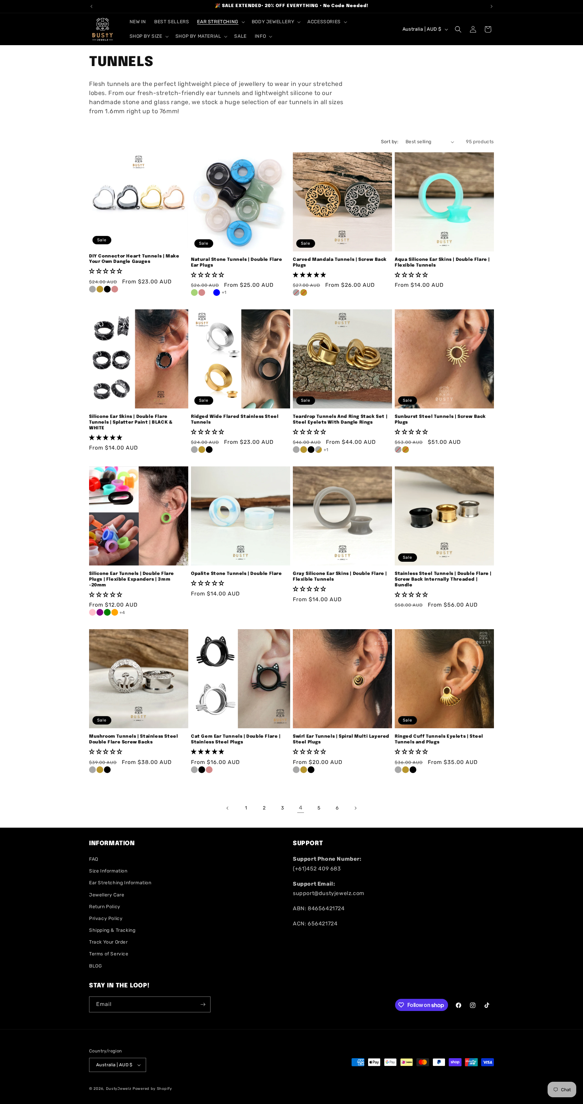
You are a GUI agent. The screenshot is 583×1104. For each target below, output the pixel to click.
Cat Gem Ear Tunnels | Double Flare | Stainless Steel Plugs (236, 739)
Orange (114, 612)
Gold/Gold (303, 449)
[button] (220, 22)
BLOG (95, 966)
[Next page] (355, 808)
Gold (99, 289)
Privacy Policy (105, 918)
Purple (99, 612)
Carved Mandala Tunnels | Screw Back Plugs (340, 262)
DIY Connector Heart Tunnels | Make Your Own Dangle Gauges (134, 259)
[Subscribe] (202, 1004)
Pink (92, 612)
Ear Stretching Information (120, 883)
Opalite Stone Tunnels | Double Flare (236, 574)
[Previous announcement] (91, 6)
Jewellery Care (106, 895)
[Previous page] (227, 808)
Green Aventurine (194, 292)
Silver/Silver (296, 449)
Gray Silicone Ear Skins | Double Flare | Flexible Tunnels (340, 577)
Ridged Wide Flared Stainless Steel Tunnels (234, 420)
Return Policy (104, 907)
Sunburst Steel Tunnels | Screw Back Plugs (440, 420)
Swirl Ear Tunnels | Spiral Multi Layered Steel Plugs (341, 739)
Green (107, 612)
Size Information (108, 871)
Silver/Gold (318, 449)
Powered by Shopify (152, 1088)
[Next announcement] (491, 6)
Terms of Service (109, 954)
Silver (92, 289)
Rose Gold (114, 289)
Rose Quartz (201, 292)
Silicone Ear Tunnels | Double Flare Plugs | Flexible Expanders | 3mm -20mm (131, 579)
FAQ (93, 859)
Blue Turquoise (216, 292)
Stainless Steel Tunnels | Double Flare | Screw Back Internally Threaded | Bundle (443, 579)
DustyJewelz (119, 1088)
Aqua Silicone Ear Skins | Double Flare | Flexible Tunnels (442, 262)
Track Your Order (108, 942)
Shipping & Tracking (112, 930)
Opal (209, 292)
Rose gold (209, 769)
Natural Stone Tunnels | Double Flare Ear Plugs (236, 262)
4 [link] (301, 807)
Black (107, 289)
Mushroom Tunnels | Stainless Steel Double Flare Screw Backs (133, 739)
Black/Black (311, 449)
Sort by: (390, 142)
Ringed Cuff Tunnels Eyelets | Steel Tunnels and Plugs (439, 739)
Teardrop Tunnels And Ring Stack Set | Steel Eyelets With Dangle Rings (340, 420)
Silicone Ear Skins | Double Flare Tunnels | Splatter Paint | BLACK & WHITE (130, 422)
